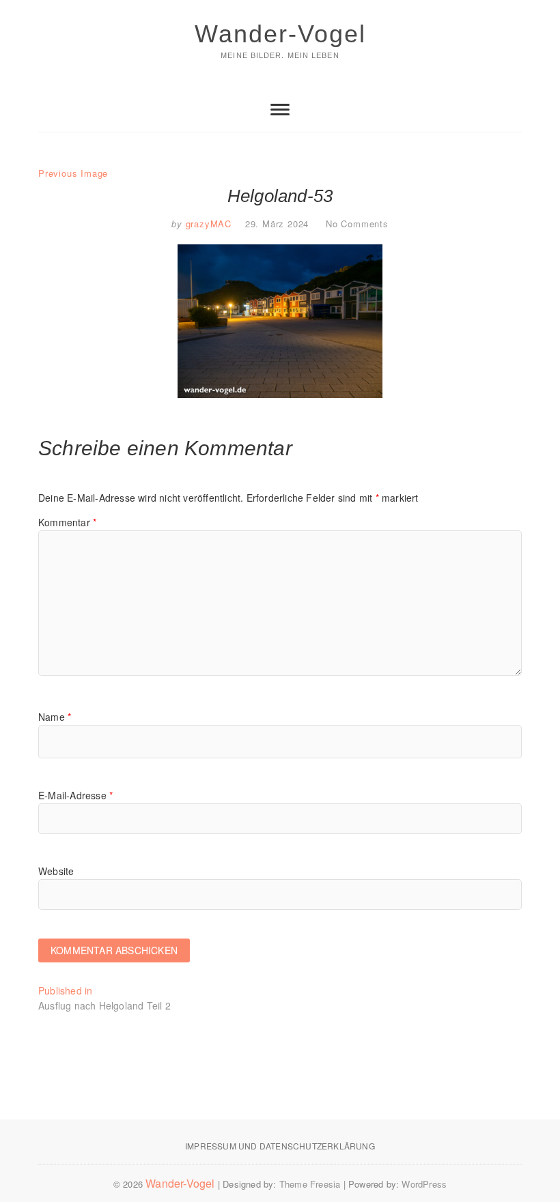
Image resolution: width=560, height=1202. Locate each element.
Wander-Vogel (280, 34)
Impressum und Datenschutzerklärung (280, 1145)
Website (56, 871)
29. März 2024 (277, 223)
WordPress (424, 1183)
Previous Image (73, 173)
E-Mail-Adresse (75, 795)
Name (54, 717)
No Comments (357, 223)
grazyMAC (207, 223)
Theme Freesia (310, 1183)
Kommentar (67, 522)
